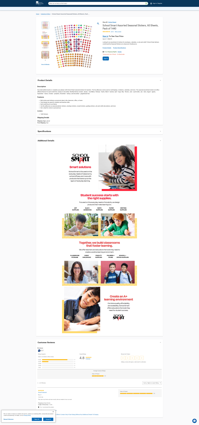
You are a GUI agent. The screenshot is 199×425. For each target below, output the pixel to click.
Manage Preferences (8, 419)
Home (37, 14)
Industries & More (45, 14)
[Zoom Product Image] (98, 23)
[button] (156, 3)
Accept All (48, 419)
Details (120, 52)
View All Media (45, 64)
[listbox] (45, 41)
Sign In (105, 36)
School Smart (112, 22)
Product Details (107, 48)
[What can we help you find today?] (146, 3)
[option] (45, 26)
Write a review (118, 31)
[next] (45, 60)
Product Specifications (119, 48)
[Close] (53, 411)
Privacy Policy (27, 415)
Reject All (37, 419)
